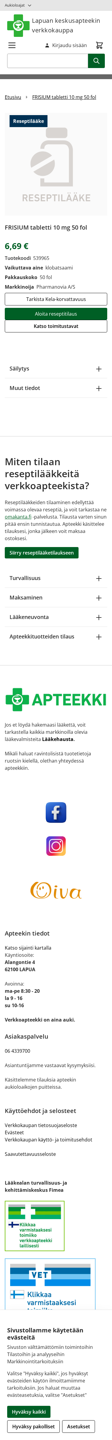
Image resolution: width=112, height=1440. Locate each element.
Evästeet (14, 1132)
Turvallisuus (25, 578)
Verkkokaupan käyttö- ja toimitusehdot (48, 1139)
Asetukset (78, 1426)
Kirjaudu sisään (69, 45)
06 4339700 (17, 1051)
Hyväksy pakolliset (33, 1426)
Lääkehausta (57, 739)
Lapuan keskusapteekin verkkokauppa (66, 25)
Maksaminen (26, 597)
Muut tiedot (25, 387)
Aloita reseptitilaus (56, 314)
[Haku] (96, 61)
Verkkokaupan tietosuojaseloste (41, 1125)
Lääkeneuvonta (29, 616)
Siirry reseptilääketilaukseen (42, 552)
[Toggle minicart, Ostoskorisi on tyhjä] (99, 45)
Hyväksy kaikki (29, 1412)
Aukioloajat (15, 5)
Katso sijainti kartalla (28, 948)
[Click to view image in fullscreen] (56, 164)
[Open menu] (12, 45)
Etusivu (13, 97)
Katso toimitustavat (56, 326)
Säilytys (19, 368)
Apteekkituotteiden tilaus (42, 636)
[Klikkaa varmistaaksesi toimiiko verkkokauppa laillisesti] (56, 1226)
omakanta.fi (18, 516)
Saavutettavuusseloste (30, 1154)
